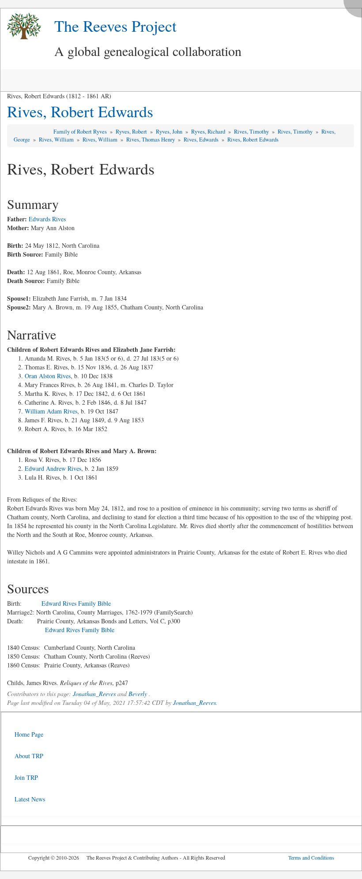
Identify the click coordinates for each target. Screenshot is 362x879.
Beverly (137, 693)
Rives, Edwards (202, 139)
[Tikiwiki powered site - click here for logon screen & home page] (20, 26)
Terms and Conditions (311, 857)
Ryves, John (170, 131)
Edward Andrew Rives (53, 468)
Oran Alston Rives (48, 376)
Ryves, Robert (132, 131)
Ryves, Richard (208, 131)
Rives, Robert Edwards (80, 111)
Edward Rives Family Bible (76, 603)
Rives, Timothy (252, 131)
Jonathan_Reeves (94, 693)
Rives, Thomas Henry (151, 139)
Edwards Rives (47, 219)
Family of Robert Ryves (80, 131)
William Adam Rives (51, 411)
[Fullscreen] (355, 6)
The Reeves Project (115, 25)
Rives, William (57, 139)
